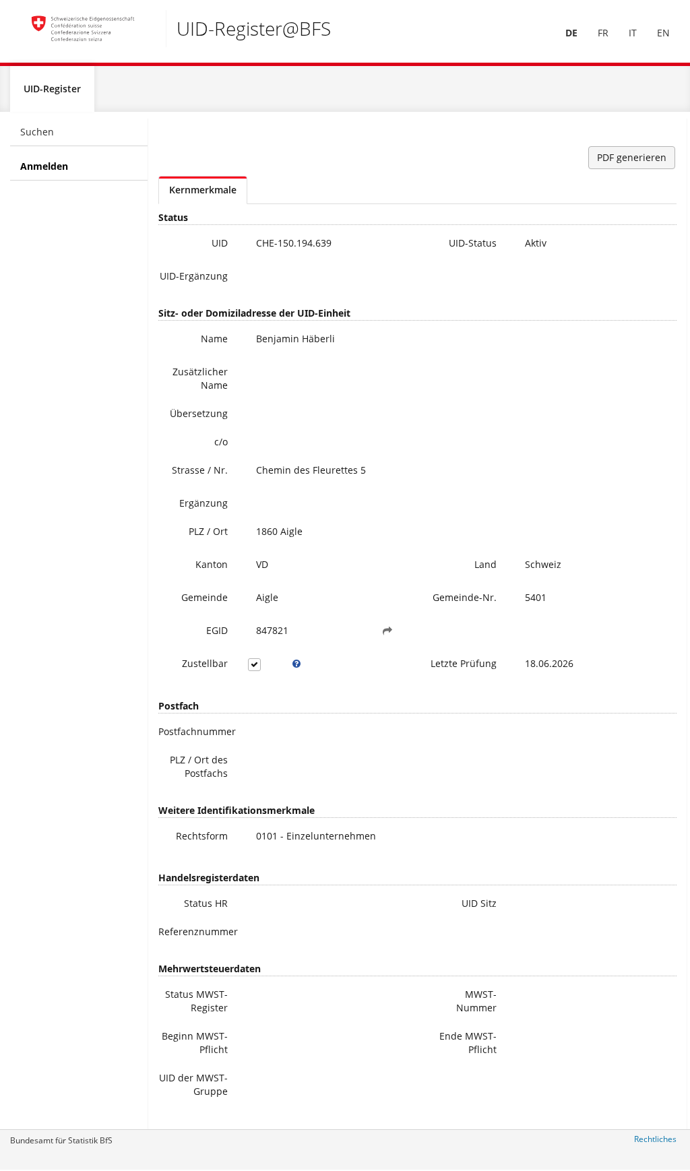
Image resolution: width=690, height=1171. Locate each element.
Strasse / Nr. (200, 470)
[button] (387, 630)
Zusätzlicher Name (200, 378)
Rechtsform (202, 835)
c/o (221, 441)
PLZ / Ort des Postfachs (199, 766)
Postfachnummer (197, 731)
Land (485, 564)
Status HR (206, 903)
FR (603, 32)
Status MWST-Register (196, 1001)
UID (220, 242)
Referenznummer (198, 931)
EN (663, 32)
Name (214, 338)
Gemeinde (204, 597)
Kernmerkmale (203, 189)
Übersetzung (199, 413)
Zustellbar (205, 663)
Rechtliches (655, 1139)
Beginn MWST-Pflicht (195, 1043)
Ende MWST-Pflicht (468, 1043)
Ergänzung (203, 503)
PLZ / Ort (208, 531)
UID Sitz (479, 903)
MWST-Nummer (476, 1001)
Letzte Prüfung (464, 663)
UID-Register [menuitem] (52, 88)
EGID (217, 630)
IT (633, 32)
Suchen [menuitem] (37, 131)
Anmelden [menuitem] (44, 166)
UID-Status (473, 242)
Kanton (211, 564)
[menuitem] (571, 33)
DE (571, 32)
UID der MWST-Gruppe (193, 1084)
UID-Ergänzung (194, 276)
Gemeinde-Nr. (465, 597)
